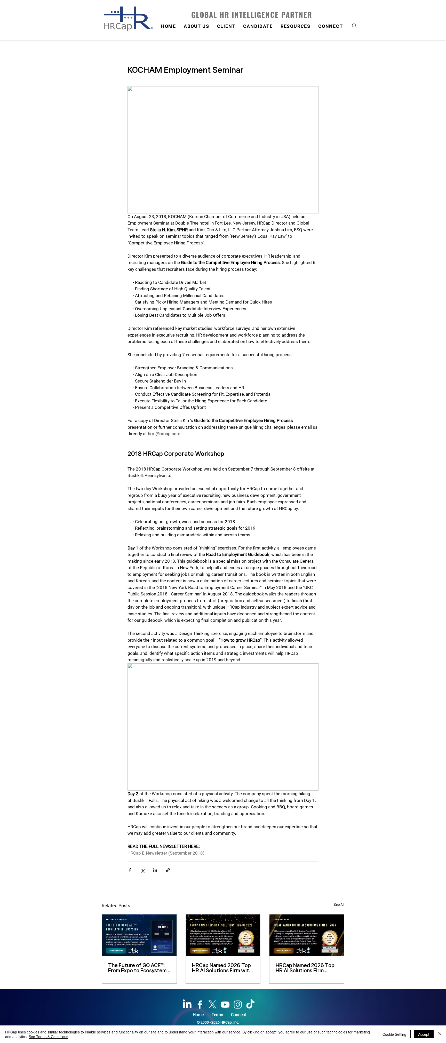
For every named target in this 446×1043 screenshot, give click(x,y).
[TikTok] (250, 1004)
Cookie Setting (394, 1034)
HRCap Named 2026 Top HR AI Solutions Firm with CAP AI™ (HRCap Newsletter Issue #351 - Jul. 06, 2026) (222, 968)
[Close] (440, 1034)
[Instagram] (237, 1004)
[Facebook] (199, 1004)
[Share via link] (167, 870)
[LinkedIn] (187, 1004)
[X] (212, 1004)
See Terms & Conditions (48, 1036)
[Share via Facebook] (130, 870)
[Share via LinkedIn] (155, 870)
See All (339, 905)
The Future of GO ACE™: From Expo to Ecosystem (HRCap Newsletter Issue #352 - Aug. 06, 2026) (138, 968)
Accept (423, 1034)
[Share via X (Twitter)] (142, 870)
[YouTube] (225, 1004)
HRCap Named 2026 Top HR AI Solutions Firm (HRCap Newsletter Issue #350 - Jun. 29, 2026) (306, 968)
